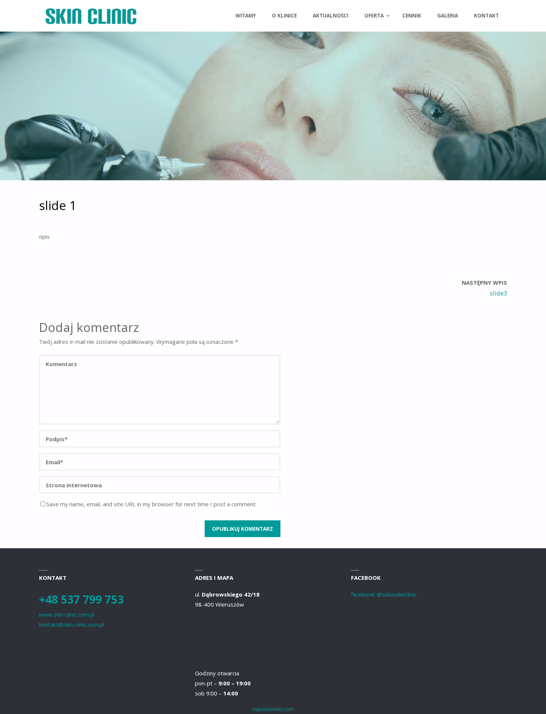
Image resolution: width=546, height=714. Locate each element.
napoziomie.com (273, 709)
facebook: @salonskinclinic (384, 594)
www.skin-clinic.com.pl (66, 614)
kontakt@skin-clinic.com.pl (71, 624)
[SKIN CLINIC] (90, 15)
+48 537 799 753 (81, 599)
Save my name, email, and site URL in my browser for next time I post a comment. (151, 504)
